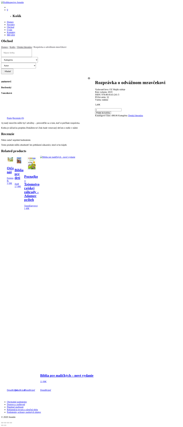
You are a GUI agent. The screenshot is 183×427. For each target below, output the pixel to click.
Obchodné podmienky (17, 402)
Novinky (11, 24)
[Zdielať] (8, 422)
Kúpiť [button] (23, 390)
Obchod (10, 27)
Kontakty (11, 32)
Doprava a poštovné (16, 404)
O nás (9, 30)
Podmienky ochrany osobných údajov (24, 412)
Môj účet (11, 35)
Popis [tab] (9, 118)
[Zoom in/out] (2, 422)
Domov (10, 22)
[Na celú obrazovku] (5, 422)
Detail (9, 390)
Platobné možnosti (15, 407)
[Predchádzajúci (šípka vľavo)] (2, 425)
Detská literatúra (24, 47)
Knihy (12, 47)
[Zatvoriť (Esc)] (11, 422)
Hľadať (7, 71)
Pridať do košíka (103, 113)
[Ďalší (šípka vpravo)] (5, 425)
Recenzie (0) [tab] (18, 118)
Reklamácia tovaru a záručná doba (22, 409)
